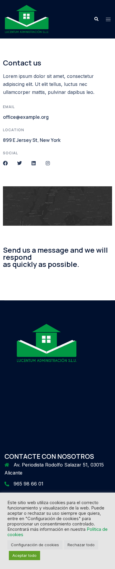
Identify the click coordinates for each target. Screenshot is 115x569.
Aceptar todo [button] (24, 555)
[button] (96, 19)
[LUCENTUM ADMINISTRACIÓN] (26, 19)
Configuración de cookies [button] (35, 544)
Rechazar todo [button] (81, 544)
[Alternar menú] (108, 19)
